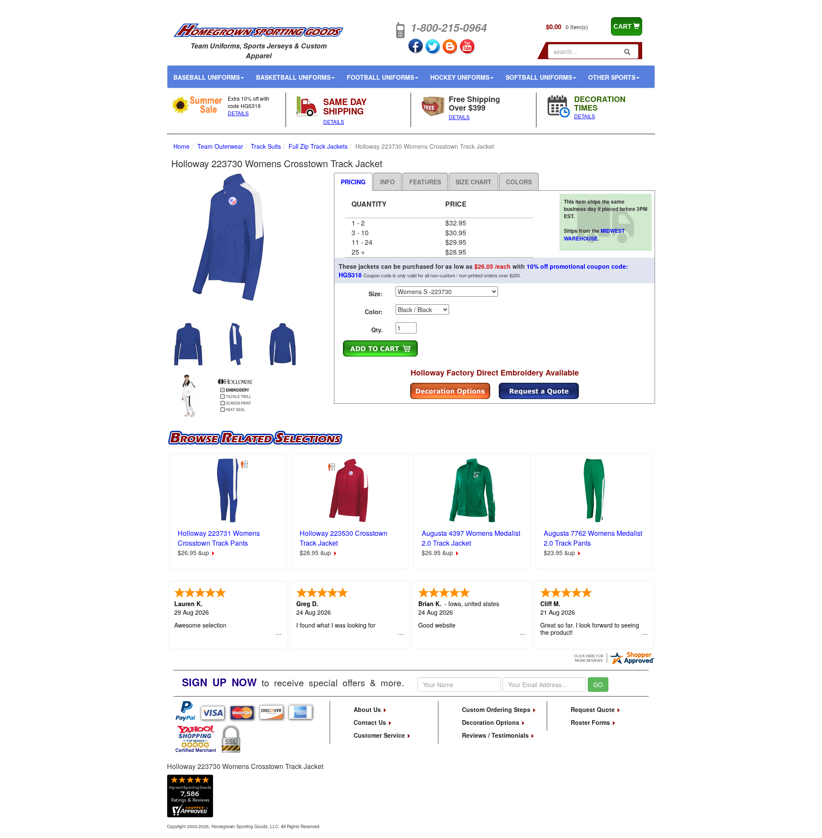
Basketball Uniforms (293, 77)
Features (425, 181)
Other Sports (611, 77)
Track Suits (266, 146)
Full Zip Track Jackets (318, 146)
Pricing (353, 181)
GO (598, 684)
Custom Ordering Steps (497, 709)
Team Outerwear (220, 146)
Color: (374, 311)
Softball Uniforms (539, 77)
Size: (376, 293)
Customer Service (380, 735)
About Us (368, 709)
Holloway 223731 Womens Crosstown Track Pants (219, 538)
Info (387, 181)
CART (623, 26)
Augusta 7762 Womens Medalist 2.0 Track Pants (593, 538)
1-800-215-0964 (449, 27)
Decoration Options (491, 722)
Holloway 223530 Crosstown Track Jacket (343, 538)
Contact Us (371, 722)
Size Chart (473, 181)
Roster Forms (591, 722)
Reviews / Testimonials (496, 735)
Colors (519, 181)
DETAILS (238, 113)
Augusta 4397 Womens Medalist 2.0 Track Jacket (471, 538)
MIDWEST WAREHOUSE (594, 234)
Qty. (377, 329)
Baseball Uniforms (206, 77)
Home (181, 146)
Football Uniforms (380, 77)
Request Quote (593, 709)
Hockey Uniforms (459, 77)
